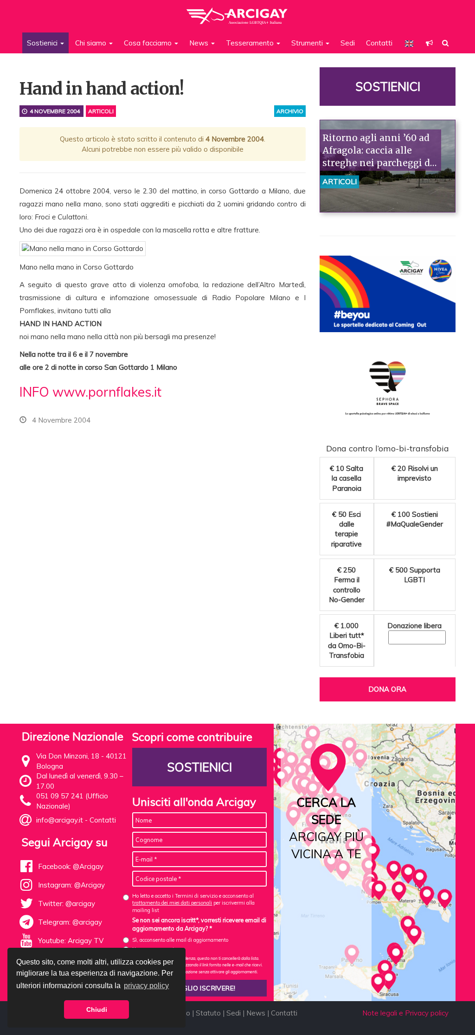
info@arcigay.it (59, 820)
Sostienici (387, 86)
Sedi (347, 43)
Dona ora (387, 689)
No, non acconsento (154, 949)
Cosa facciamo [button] (148, 43)
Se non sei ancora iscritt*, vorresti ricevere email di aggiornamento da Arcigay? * (199, 924)
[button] (429, 42)
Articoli (101, 111)
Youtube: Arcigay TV (70, 940)
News (255, 1013)
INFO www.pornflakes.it (90, 392)
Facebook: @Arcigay (70, 866)
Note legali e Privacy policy (405, 1013)
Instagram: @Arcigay (71, 885)
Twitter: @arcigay (66, 903)
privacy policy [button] (146, 986)
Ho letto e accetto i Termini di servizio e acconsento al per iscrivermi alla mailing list (193, 903)
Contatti (379, 43)
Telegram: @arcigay (70, 922)
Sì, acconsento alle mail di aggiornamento (180, 940)
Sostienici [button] (43, 43)
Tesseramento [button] (251, 43)
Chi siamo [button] (91, 43)
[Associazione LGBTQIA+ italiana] (237, 11)
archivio (289, 111)
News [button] (199, 43)
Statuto (208, 1013)
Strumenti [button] (308, 43)
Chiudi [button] (96, 1009)
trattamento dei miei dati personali (172, 903)
